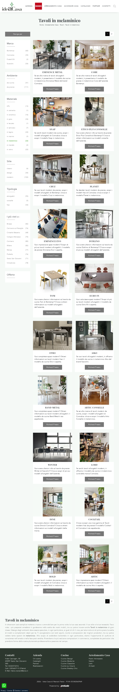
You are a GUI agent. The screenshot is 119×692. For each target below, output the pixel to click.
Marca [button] (10, 43)
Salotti (91, 661)
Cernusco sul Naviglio (17, 228)
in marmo (17, 136)
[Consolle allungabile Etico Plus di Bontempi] (94, 112)
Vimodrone (17, 263)
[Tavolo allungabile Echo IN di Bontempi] (94, 278)
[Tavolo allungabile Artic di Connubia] (94, 559)
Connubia (17, 55)
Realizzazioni (38, 666)
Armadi (92, 666)
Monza (17, 250)
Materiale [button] (12, 99)
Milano (17, 245)
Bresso (17, 224)
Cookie (9, 691)
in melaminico (17, 141)
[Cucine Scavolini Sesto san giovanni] (38, 6)
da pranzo (17, 87)
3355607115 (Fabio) (17, 668)
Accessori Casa (71, 6)
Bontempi (17, 51)
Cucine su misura (68, 666)
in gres (17, 119)
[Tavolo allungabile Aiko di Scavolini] (94, 335)
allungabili (17, 196)
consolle (17, 201)
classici (17, 168)
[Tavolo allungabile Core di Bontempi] (94, 54)
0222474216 (13, 666)
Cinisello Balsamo (17, 232)
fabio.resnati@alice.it (19, 671)
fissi (17, 205)
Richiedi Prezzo (52, 89)
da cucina (17, 83)
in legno (17, 132)
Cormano (17, 241)
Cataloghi (85, 6)
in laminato (17, 128)
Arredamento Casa (53, 6)
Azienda (29, 6)
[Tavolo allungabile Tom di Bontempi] (52, 278)
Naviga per (17, 34)
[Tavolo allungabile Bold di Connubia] (52, 559)
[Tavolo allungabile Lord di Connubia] (94, 447)
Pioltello (17, 254)
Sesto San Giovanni (17, 258)
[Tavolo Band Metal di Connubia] (52, 390)
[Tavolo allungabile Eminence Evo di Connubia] (52, 223)
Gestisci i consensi (21, 691)
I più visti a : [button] (13, 216)
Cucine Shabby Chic (69, 668)
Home (42, 25)
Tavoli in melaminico (72, 25)
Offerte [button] (11, 274)
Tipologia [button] (12, 189)
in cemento (17, 110)
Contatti (106, 6)
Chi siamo (37, 659)
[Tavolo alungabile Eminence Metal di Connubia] (52, 54)
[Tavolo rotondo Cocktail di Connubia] (94, 501)
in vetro (17, 149)
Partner (96, 6)
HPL (17, 106)
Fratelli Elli (17, 59)
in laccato (17, 123)
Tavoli (62, 25)
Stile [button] (9, 161)
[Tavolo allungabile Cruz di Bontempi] (52, 169)
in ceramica (17, 115)
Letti (91, 663)
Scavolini (17, 64)
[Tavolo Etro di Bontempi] (52, 335)
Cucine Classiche (68, 663)
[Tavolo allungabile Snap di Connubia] (52, 112)
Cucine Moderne (67, 661)
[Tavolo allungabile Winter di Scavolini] (52, 447)
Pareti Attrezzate (96, 659)
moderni (17, 177)
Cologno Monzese (17, 237)
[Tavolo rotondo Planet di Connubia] (94, 169)
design (17, 173)
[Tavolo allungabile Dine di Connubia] (52, 501)
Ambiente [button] (12, 75)
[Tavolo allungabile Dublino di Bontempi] (94, 223)
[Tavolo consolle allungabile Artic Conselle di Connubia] (94, 390)
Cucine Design (67, 659)
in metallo (17, 145)
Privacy (3, 691)
